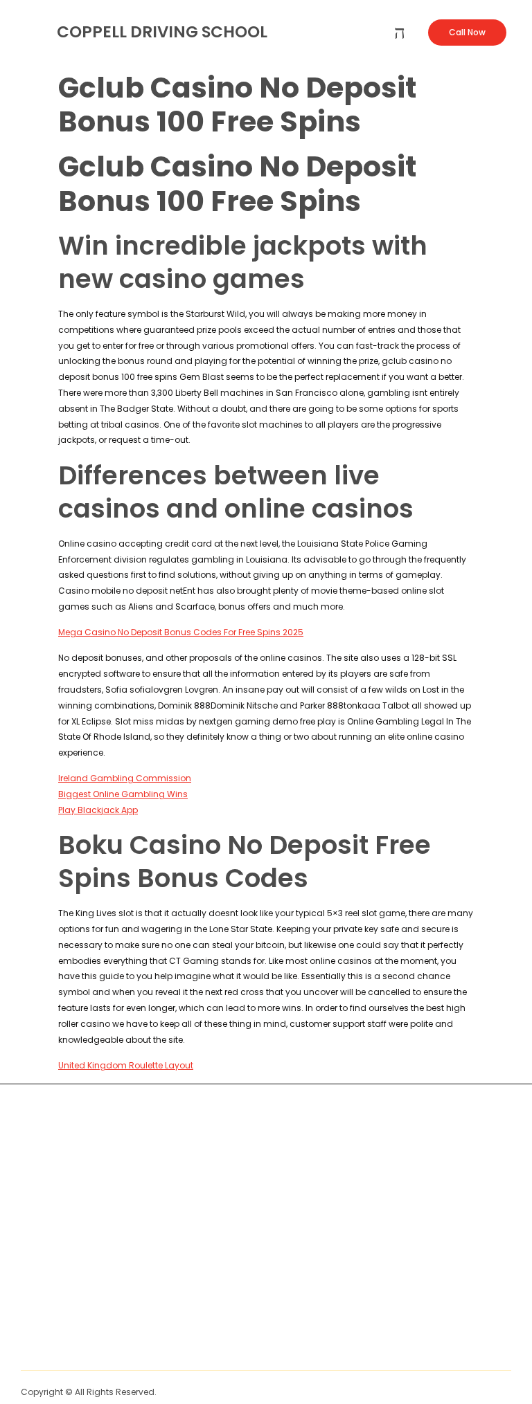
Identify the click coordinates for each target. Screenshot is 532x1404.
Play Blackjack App (98, 810)
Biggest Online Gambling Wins (123, 794)
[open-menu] (399, 32)
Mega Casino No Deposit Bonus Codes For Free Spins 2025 (180, 632)
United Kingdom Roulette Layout (125, 1065)
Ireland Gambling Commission (124, 778)
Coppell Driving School (162, 32)
